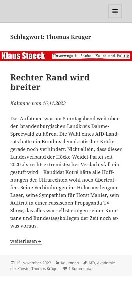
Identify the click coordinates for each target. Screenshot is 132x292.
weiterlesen (26, 241)
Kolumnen (70, 263)
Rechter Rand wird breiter (50, 82)
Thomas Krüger (45, 268)
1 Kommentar (81, 268)
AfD (91, 263)
